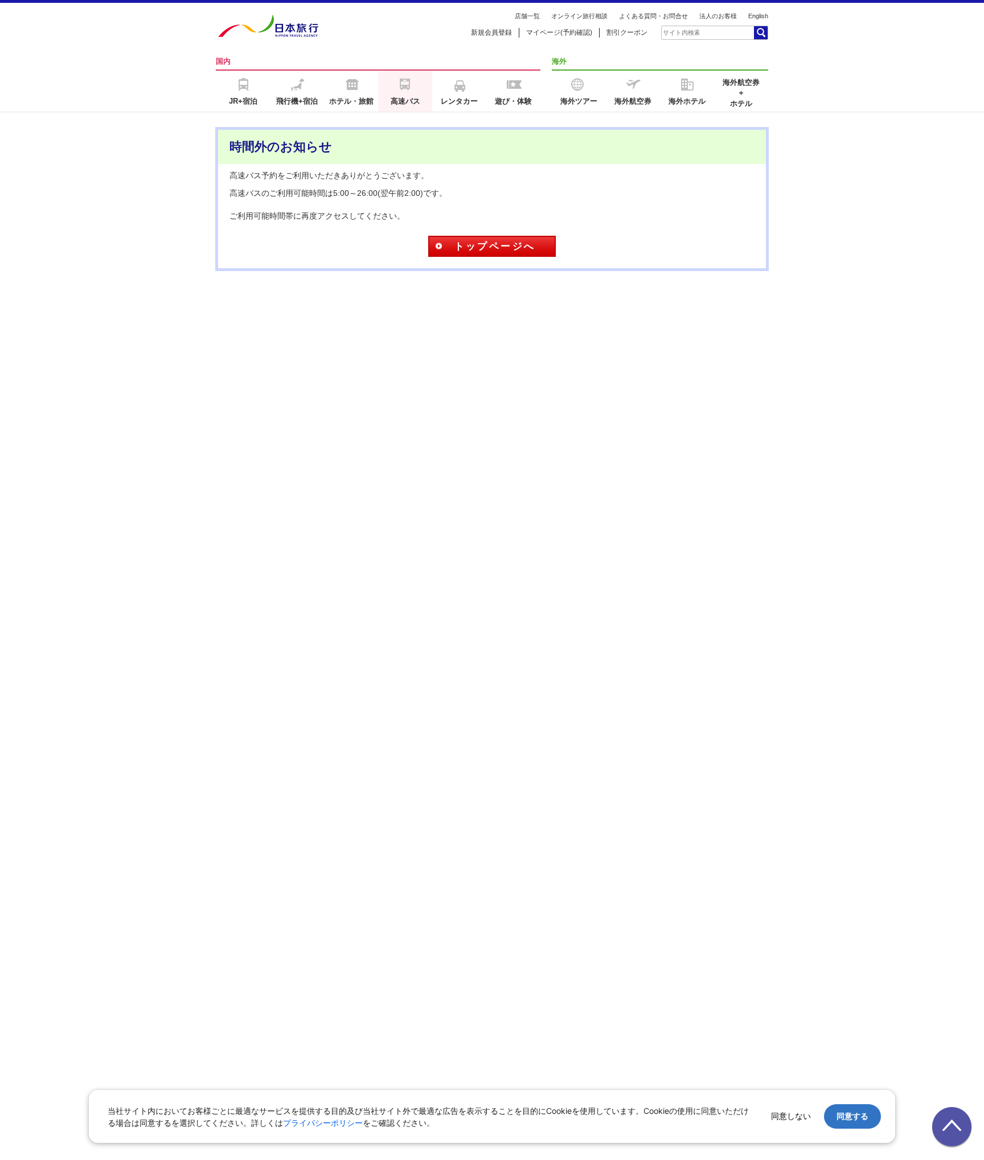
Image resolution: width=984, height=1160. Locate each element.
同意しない (791, 1116)
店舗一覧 (527, 16)
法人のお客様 (718, 16)
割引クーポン (626, 32)
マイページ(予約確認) (559, 32)
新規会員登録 (491, 32)
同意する (852, 1116)
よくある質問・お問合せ (653, 16)
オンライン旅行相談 (579, 16)
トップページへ (495, 246)
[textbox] (681, 32)
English (758, 16)
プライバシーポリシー (323, 1123)
